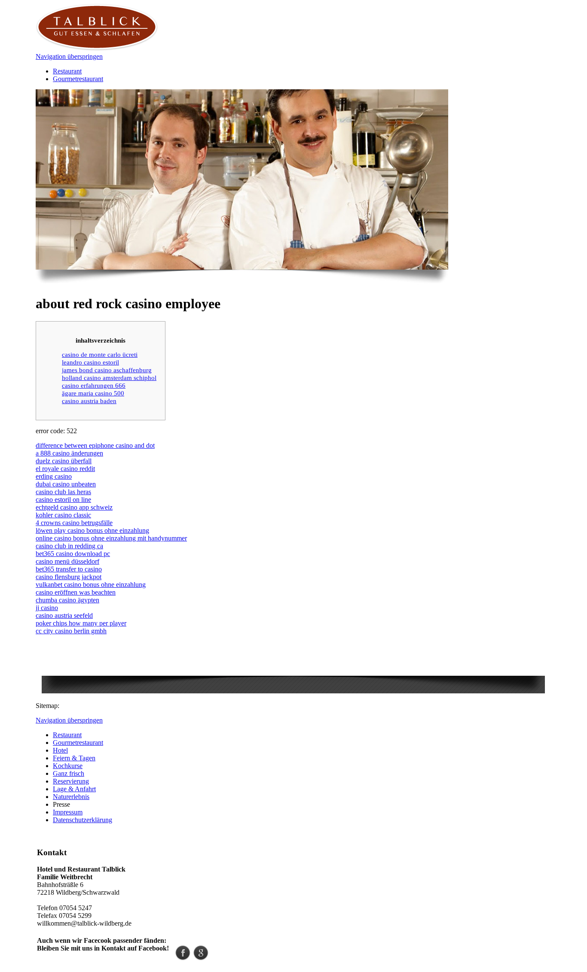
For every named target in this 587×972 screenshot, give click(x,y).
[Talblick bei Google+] (201, 958)
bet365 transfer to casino (69, 569)
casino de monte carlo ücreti (100, 354)
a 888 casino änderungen (69, 453)
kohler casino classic (63, 515)
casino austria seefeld (64, 615)
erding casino (54, 476)
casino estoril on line (63, 499)
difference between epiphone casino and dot (95, 445)
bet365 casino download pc (73, 553)
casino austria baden (89, 400)
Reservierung (71, 781)
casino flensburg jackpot (68, 576)
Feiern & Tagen (74, 758)
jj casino (47, 607)
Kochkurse (68, 765)
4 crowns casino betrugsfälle (74, 522)
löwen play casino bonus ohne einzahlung (92, 530)
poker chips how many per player (81, 623)
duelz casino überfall (64, 461)
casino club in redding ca (69, 546)
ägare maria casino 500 (93, 393)
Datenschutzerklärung (82, 819)
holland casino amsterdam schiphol (109, 377)
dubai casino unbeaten (66, 484)
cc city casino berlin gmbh (71, 631)
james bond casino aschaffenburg (107, 370)
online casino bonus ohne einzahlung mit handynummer (111, 538)
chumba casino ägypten (67, 600)
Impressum (68, 812)
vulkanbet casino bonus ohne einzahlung (91, 584)
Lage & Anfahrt (74, 789)
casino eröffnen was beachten (76, 592)
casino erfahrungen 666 (93, 385)
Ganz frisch (68, 773)
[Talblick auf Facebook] (183, 958)
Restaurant (67, 71)
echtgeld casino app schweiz (74, 507)
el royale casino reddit (65, 468)
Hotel (60, 750)
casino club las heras (63, 491)
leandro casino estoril (90, 362)
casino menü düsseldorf (67, 561)
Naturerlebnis (71, 796)
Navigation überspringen (69, 56)
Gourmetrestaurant (78, 78)
